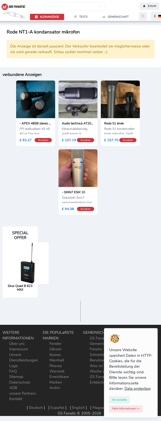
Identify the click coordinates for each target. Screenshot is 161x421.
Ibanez (55, 354)
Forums (96, 349)
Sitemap (16, 376)
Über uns (17, 343)
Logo (13, 365)
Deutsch (36, 407)
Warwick (57, 371)
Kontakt (15, 398)
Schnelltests (100, 354)
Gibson (55, 349)
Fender (55, 343)
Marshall (56, 360)
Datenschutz (19, 382)
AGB (13, 387)
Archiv (54, 387)
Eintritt (152, 6)
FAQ (13, 371)
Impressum (18, 349)
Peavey (55, 365)
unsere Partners (22, 393)
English (78, 407)
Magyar (98, 407)
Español (57, 407)
